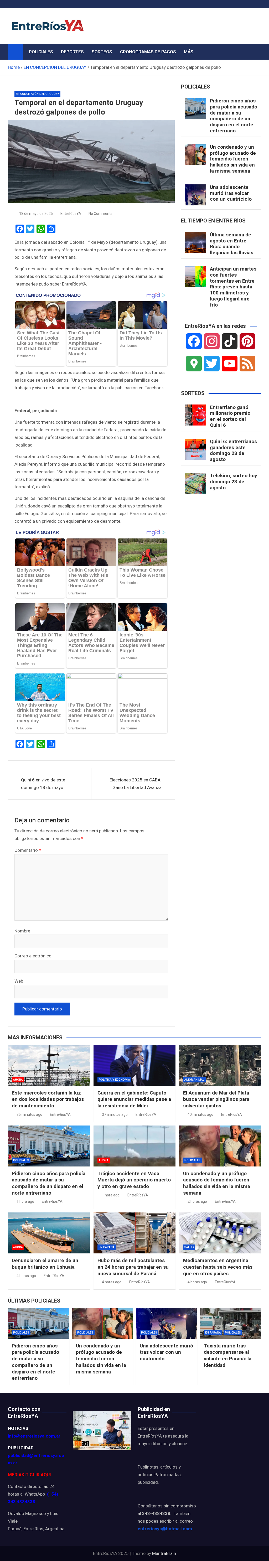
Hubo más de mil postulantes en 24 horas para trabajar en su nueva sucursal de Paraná (133, 1266)
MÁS (188, 51)
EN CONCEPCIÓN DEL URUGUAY (37, 94)
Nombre (22, 931)
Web (18, 981)
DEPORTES (72, 51)
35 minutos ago (29, 1114)
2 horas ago (197, 1201)
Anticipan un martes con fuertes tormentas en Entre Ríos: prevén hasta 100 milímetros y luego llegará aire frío (233, 287)
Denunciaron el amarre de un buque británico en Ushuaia (45, 1263)
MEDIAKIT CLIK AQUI (29, 1474)
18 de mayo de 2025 (36, 213)
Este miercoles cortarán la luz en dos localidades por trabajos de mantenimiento (48, 1099)
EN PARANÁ (107, 1247)
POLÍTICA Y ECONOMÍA (114, 1079)
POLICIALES (41, 51)
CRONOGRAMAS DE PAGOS (148, 51)
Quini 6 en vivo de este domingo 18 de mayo (43, 783)
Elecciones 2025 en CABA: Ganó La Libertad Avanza (136, 783)
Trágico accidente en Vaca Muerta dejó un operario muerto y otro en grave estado (134, 1179)
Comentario (27, 850)
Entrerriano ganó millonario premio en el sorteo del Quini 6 (230, 416)
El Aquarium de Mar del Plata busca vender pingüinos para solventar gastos (216, 1099)
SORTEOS (102, 51)
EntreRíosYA (70, 213)
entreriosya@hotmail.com (165, 1528)
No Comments (100, 213)
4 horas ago (26, 1276)
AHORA (18, 1079)
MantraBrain (164, 1553)
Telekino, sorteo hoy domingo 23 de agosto (233, 482)
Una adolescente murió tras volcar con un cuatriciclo (231, 193)
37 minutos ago (115, 1114)
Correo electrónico (32, 955)
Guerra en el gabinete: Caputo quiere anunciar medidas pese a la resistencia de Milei (134, 1099)
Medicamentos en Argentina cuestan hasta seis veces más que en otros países (217, 1266)
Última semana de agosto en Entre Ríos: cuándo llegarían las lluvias (231, 244)
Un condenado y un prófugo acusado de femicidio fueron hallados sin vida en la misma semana (233, 159)
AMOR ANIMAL (194, 1079)
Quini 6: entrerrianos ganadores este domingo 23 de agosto (233, 450)
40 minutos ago (200, 1114)
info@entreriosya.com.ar (34, 1436)
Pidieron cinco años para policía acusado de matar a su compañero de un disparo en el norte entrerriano (233, 116)
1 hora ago (25, 1201)
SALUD (189, 1247)
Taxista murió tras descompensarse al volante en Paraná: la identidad (227, 1355)
